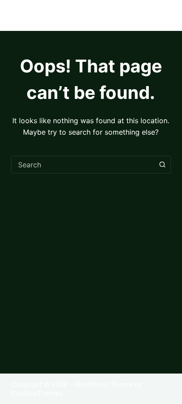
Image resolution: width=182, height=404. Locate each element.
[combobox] (82, 165)
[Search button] (162, 164)
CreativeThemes (37, 393)
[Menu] (167, 15)
